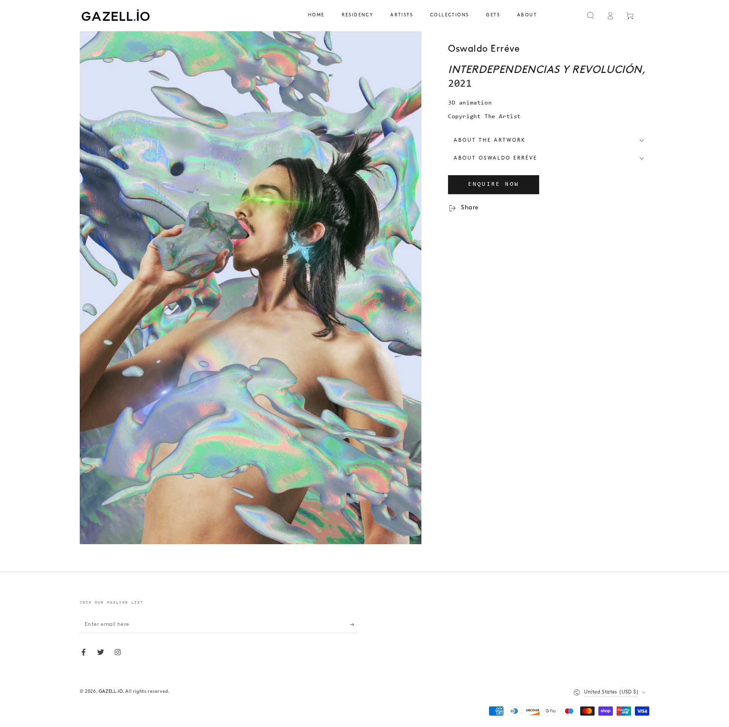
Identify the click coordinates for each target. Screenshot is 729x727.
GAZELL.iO (111, 691)
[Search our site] (590, 15)
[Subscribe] (354, 624)
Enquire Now (493, 184)
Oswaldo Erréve (484, 49)
